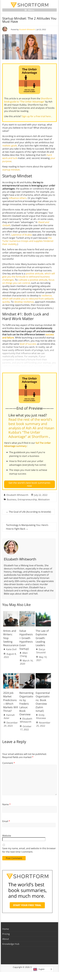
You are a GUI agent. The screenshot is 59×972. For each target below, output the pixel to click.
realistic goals (9, 145)
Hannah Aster (9, 716)
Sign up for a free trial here (36, 116)
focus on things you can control (28, 281)
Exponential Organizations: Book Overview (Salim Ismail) (43, 701)
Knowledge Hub (10, 943)
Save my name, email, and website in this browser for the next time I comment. (29, 850)
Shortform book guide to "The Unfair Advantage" (28, 100)
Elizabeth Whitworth (27, 29)
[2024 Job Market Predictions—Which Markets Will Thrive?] (11, 674)
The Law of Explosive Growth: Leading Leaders (42, 638)
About (5, 938)
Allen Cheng (24, 654)
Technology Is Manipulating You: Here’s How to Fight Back (27, 526)
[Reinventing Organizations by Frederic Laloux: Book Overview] (27, 674)
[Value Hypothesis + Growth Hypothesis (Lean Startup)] (27, 612)
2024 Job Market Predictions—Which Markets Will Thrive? (10, 701)
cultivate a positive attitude (32, 279)
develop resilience (24, 301)
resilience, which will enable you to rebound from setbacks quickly (28, 298)
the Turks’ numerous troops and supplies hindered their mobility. (27, 241)
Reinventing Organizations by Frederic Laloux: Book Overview (26, 703)
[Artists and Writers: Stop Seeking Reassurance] (11, 612)
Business (11, 499)
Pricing (6, 933)
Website (6, 835)
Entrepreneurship (27, 499)
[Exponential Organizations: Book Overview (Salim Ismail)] (43, 674)
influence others (17, 198)
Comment (8, 763)
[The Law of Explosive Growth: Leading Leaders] (43, 612)
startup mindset (11, 169)
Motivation (44, 499)
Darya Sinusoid (41, 651)
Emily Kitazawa (41, 716)
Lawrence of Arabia (21, 234)
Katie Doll (11, 649)
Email (6, 821)
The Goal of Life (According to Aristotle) (28, 511)
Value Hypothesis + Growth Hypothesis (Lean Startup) (26, 639)
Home (5, 928)
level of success (28, 343)
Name (6, 804)
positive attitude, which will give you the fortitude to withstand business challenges (28, 276)
